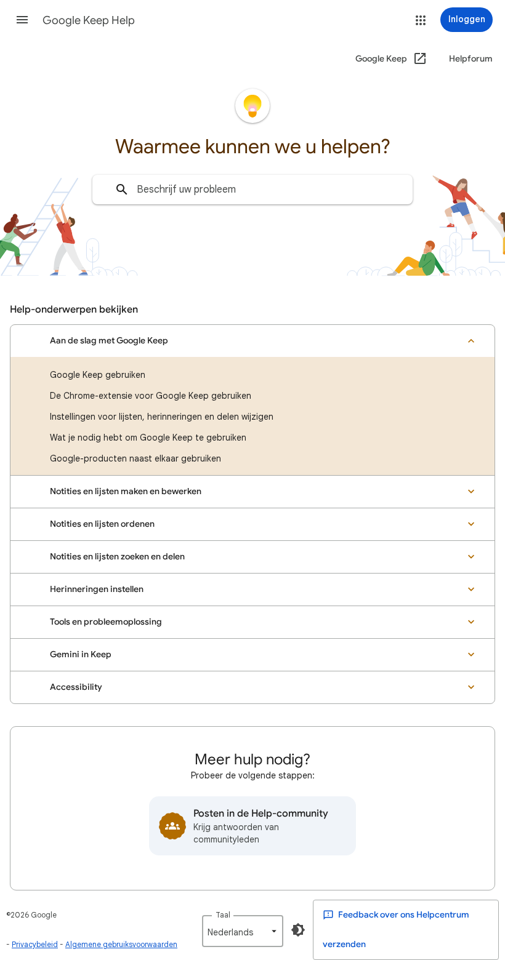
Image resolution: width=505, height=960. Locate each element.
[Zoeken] (122, 189)
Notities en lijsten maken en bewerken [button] (125, 491)
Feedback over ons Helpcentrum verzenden (396, 930)
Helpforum (471, 59)
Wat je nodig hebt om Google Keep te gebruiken (148, 437)
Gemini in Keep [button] (80, 654)
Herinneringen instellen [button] (96, 589)
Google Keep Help (88, 20)
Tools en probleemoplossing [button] (106, 622)
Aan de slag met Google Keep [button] (109, 340)
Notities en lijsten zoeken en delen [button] (117, 556)
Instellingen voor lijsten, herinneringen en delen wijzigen (161, 416)
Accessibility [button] (76, 687)
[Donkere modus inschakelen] (298, 930)
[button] (22, 19)
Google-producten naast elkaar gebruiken (135, 458)
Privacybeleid (35, 944)
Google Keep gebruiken (97, 374)
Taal (223, 914)
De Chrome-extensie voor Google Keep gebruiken (150, 395)
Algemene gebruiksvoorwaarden (121, 944)
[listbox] (242, 931)
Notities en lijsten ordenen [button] (102, 524)
